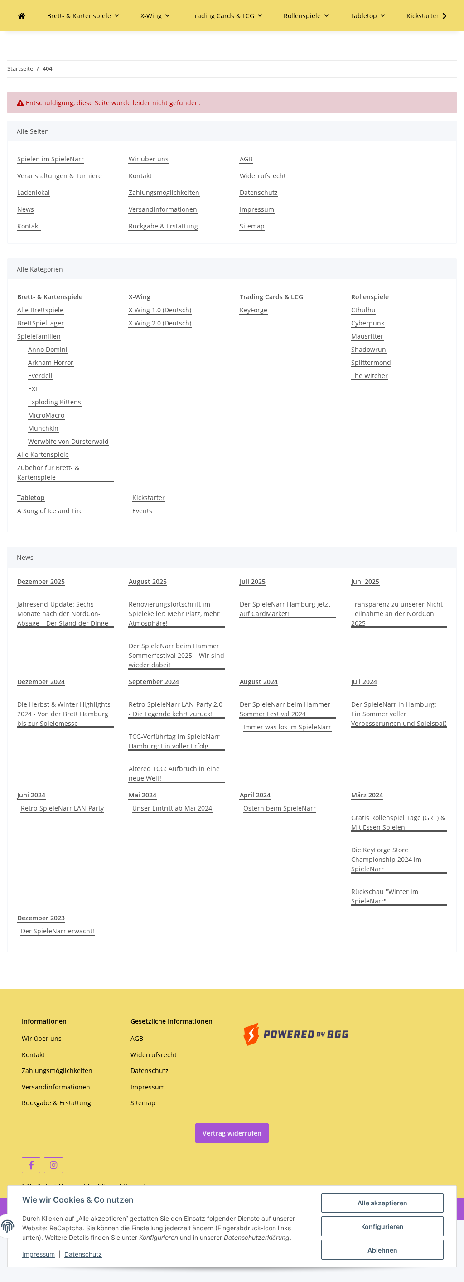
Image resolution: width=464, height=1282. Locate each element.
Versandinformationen (163, 209)
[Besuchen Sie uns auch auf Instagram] (53, 1165)
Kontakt (28, 226)
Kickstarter (148, 497)
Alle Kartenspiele (43, 454)
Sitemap (252, 226)
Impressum (38, 1254)
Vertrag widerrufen (232, 1133)
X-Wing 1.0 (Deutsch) (160, 310)
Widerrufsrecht (263, 175)
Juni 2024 (31, 795)
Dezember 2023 (41, 917)
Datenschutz (83, 1254)
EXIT (34, 388)
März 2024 (367, 795)
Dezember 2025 (41, 581)
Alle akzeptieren (382, 1203)
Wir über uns (149, 159)
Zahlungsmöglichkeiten (164, 192)
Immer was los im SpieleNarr (287, 727)
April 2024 (255, 795)
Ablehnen (382, 1250)
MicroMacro (46, 415)
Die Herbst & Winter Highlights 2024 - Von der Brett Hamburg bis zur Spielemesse (64, 714)
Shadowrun (368, 349)
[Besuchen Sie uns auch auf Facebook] (31, 1165)
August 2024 (259, 681)
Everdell (40, 375)
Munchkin (43, 428)
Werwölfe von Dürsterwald (68, 441)
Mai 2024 (142, 795)
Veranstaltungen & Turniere (59, 175)
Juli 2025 (253, 581)
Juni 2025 (365, 581)
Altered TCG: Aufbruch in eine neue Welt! (174, 773)
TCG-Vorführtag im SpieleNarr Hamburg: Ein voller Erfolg (174, 741)
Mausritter (367, 336)
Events (142, 510)
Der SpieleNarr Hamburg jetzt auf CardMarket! (285, 609)
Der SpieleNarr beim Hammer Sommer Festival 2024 (285, 709)
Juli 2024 (364, 681)
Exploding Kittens (54, 402)
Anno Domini (48, 349)
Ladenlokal (33, 192)
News (25, 209)
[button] (439, 15)
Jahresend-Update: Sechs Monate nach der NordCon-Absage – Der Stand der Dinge (62, 613)
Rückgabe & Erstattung (163, 226)
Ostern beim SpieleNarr (279, 808)
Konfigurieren (382, 1226)
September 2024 (154, 681)
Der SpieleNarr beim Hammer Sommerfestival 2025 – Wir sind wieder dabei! (176, 655)
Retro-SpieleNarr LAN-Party (62, 808)
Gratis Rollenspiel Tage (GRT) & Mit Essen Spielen (398, 822)
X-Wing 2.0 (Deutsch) (160, 323)
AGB (246, 159)
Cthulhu (363, 310)
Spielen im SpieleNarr (50, 159)
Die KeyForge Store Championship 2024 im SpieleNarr (386, 859)
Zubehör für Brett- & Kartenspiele (48, 472)
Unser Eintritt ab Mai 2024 (172, 808)
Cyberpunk (367, 323)
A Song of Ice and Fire (50, 510)
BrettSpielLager (40, 323)
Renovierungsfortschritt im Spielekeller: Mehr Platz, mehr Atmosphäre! (174, 613)
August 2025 (148, 581)
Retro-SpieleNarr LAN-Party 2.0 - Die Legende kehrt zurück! (175, 709)
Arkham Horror (50, 362)
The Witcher (369, 375)
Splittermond (371, 362)
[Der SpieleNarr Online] (21, 15)
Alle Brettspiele (40, 310)
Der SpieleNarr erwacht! (57, 931)
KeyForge (253, 310)
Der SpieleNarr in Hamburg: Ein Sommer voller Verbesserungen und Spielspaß (399, 714)
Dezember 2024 (41, 681)
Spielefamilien (39, 336)
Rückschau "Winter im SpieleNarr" (384, 896)
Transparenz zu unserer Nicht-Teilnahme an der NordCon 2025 (398, 613)
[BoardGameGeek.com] (296, 1033)
